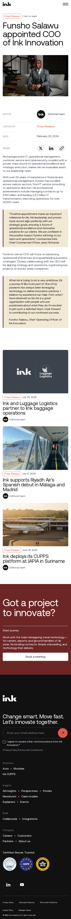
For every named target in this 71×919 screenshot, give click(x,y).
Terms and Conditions (30, 750)
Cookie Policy (8, 910)
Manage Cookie (25, 910)
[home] (7, 4)
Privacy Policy (10, 750)
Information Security (27, 902)
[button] (65, 4)
